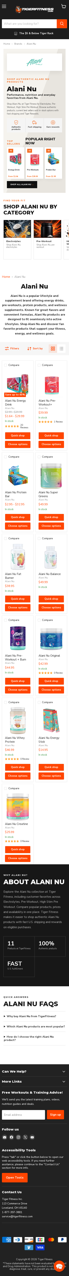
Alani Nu (9, 408)
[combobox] (29, 23)
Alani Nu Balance (50, 574)
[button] (59, 1266)
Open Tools (15, 1177)
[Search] (62, 23)
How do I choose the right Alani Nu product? (29, 1038)
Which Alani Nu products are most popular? (36, 1026)
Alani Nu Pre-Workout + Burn (15, 657)
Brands (18, 44)
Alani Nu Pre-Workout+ (47, 402)
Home (6, 44)
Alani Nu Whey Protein (15, 740)
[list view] (61, 348)
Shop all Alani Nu (22, 184)
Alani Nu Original (49, 656)
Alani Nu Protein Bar (15, 494)
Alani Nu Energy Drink (15, 402)
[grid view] (53, 348)
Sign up (55, 1115)
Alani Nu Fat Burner (13, 576)
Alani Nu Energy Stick (49, 740)
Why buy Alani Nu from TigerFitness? (31, 1016)
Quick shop (18, 435)
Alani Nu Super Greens (48, 494)
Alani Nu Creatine (16, 824)
